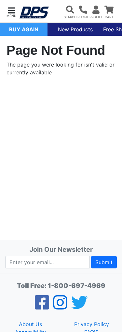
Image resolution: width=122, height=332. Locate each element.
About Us (30, 324)
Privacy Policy (91, 324)
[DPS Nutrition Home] (34, 13)
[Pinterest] (60, 306)
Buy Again (23, 29)
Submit (104, 262)
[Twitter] (79, 306)
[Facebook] (42, 306)
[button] (11, 12)
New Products (75, 29)
